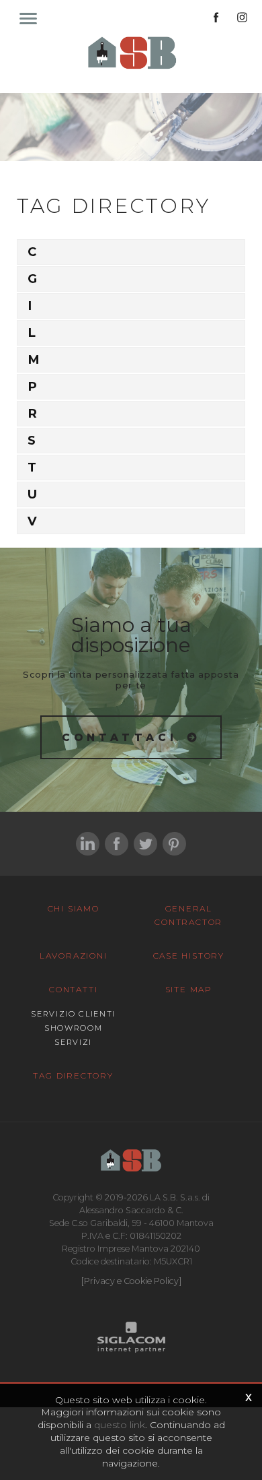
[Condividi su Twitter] (145, 844)
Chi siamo (73, 908)
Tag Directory (73, 1075)
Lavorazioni (73, 956)
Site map (188, 989)
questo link (119, 1424)
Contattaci (120, 737)
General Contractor (188, 915)
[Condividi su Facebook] (116, 844)
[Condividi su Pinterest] (174, 844)
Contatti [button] (73, 989)
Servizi (73, 1042)
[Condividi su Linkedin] (87, 844)
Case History (189, 956)
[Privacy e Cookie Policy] (131, 1281)
